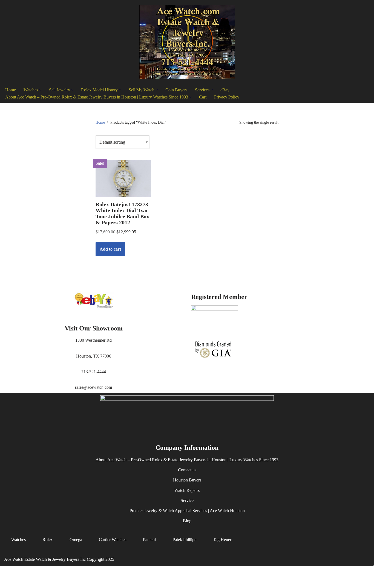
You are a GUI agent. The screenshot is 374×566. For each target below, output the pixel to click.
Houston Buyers (187, 480)
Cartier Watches (112, 539)
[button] (40, 90)
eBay (224, 90)
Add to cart (110, 249)
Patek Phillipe (184, 539)
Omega (76, 539)
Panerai (149, 539)
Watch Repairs (187, 490)
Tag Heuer (222, 539)
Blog (187, 520)
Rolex (47, 539)
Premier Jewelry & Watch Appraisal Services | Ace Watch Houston (187, 510)
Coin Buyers (176, 90)
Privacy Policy (226, 97)
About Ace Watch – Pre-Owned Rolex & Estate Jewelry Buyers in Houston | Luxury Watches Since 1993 (187, 459)
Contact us (187, 470)
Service (187, 500)
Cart (202, 97)
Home (10, 90)
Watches (18, 539)
